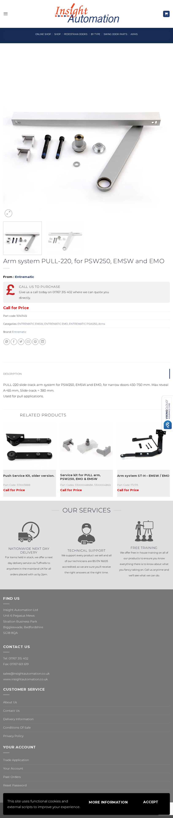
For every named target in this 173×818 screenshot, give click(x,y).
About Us (10, 702)
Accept (150, 802)
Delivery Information (18, 719)
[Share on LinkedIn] (42, 341)
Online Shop (43, 34)
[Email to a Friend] (28, 341)
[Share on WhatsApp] (6, 341)
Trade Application (16, 760)
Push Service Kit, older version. (28, 476)
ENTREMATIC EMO (56, 323)
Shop (57, 34)
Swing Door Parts (115, 34)
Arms (134, 34)
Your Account (13, 768)
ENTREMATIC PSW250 (83, 323)
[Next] (161, 135)
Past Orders (12, 777)
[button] (5, 14)
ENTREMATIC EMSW (30, 323)
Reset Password (15, 785)
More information (108, 802)
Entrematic (24, 277)
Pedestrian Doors (75, 34)
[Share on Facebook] (14, 341)
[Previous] (12, 135)
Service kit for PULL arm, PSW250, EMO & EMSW (80, 477)
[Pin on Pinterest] (35, 341)
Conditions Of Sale (17, 727)
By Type (95, 34)
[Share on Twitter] (21, 341)
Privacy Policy (13, 736)
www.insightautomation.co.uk (25, 679)
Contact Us (11, 711)
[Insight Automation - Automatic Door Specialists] (86, 14)
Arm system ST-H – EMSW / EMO (143, 476)
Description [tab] (12, 373)
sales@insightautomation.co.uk (26, 673)
